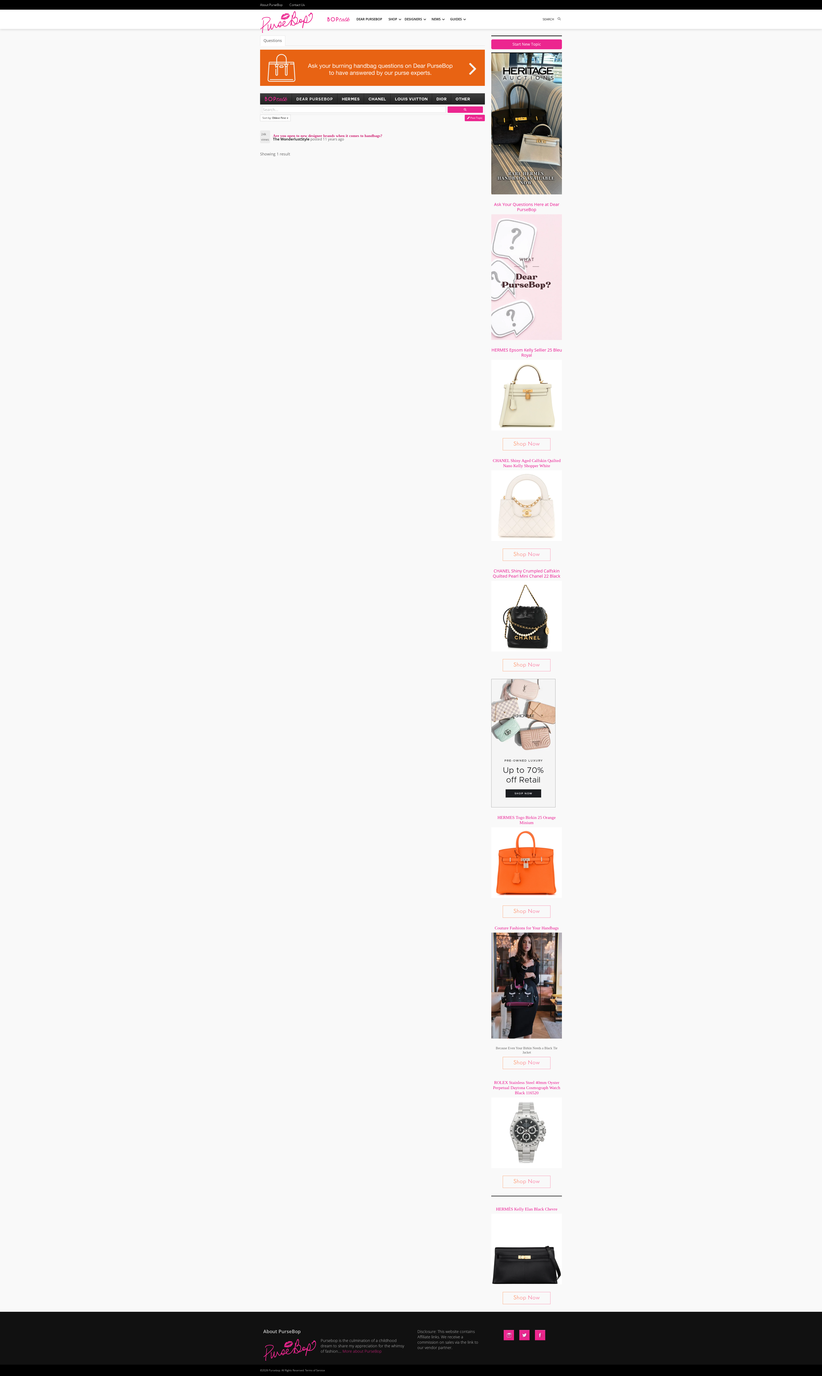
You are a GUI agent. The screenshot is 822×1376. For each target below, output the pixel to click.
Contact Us (297, 5)
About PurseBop (271, 5)
